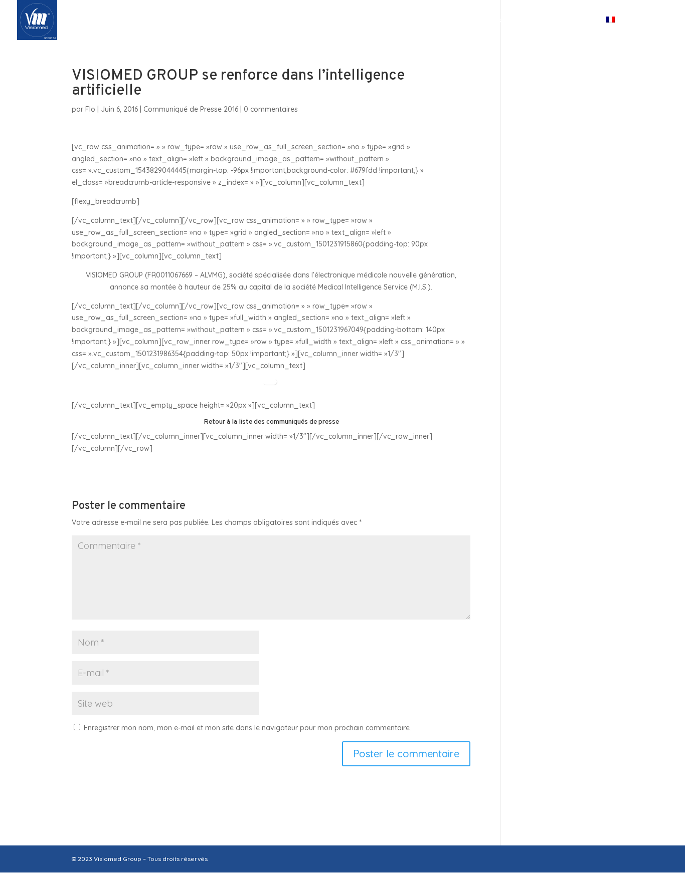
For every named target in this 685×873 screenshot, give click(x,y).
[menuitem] (627, 28)
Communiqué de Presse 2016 (190, 109)
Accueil (180, 21)
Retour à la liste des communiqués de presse (271, 422)
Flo (90, 109)
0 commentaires (271, 109)
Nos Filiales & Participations (368, 21)
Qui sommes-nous (249, 21)
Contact (569, 21)
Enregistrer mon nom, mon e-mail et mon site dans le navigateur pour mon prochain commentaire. (247, 727)
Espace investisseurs (482, 21)
